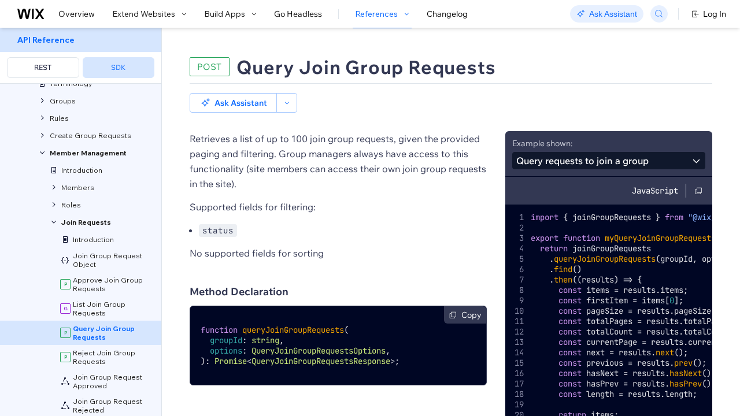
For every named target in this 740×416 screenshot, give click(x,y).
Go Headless (298, 14)
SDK (118, 67)
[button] (233, 103)
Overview (76, 14)
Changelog (447, 14)
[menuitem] (80, 56)
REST (42, 67)
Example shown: (542, 143)
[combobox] (608, 160)
